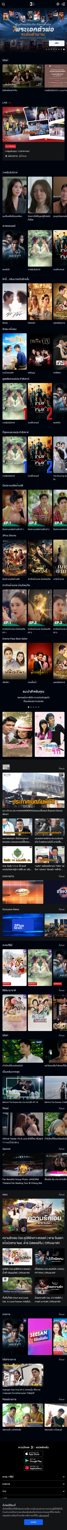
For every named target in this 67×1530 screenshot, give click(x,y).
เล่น (58, 43)
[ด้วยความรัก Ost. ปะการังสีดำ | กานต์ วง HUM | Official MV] (50, 1285)
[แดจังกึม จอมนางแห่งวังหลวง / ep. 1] (40, 1012)
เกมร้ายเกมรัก (8, 372)
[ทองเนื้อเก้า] (40, 661)
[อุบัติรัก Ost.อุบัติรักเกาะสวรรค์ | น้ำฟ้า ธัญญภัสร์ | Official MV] (17, 1256)
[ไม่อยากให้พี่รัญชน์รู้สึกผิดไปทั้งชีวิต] (40, 195)
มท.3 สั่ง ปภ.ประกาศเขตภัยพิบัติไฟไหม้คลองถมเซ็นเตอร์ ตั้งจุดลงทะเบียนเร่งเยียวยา (32, 812)
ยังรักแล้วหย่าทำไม (9, 90)
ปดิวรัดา (5, 682)
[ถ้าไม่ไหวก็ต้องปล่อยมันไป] (22, 1051)
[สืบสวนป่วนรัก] (50, 734)
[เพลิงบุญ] (40, 351)
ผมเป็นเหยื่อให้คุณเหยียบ (12, 216)
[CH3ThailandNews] (22, 925)
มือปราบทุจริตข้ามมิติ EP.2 (39, 529)
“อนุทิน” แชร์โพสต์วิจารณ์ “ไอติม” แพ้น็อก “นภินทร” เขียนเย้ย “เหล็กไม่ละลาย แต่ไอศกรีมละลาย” (49, 867)
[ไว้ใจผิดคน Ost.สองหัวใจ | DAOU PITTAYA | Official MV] (50, 1256)
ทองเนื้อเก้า (32, 682)
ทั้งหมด (62, 768)
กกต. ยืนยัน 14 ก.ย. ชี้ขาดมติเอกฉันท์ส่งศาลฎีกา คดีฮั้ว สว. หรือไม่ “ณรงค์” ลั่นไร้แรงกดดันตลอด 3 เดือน (17, 867)
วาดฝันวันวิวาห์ (34, 269)
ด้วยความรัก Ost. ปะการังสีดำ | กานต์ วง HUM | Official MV (48, 1299)
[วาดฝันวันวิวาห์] (40, 248)
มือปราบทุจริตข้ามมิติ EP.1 (13, 529)
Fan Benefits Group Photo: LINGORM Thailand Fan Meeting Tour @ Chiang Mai (22, 1181)
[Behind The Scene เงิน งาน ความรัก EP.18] (22, 1087)
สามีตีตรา (57, 372)
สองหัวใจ (6, 269)
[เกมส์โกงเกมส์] (40, 401)
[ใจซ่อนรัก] (40, 301)
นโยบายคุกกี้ (44, 1515)
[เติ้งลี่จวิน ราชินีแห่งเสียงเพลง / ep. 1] (14, 1012)
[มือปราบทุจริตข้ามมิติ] (14, 558)
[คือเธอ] (14, 301)
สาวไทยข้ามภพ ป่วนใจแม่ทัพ (39, 579)
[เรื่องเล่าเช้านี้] (22, 892)
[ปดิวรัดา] (14, 661)
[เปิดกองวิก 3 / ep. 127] (14, 1336)
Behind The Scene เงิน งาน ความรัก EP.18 (20, 1102)
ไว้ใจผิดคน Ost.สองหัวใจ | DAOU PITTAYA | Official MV (49, 1271)
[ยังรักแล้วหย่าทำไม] (22, 76)
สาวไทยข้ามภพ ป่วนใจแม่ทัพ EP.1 (13, 631)
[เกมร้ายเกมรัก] (14, 351)
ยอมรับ (33, 1522)
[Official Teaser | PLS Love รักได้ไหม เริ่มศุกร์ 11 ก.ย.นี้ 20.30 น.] (22, 1124)
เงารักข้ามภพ (58, 579)
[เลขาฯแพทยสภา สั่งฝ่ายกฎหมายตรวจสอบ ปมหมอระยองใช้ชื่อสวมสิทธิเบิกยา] (17, 826)
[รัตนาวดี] (17, 734)
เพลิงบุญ (31, 372)
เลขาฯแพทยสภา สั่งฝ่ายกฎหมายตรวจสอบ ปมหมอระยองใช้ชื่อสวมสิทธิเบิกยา (15, 840)
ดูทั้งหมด (23, 156)
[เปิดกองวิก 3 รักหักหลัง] (22, 1415)
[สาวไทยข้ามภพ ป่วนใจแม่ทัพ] (40, 558)
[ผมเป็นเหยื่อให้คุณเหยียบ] (14, 195)
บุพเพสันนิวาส (59, 323)
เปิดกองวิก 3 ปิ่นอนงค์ (53, 1429)
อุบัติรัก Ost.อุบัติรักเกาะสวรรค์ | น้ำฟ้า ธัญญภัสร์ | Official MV (16, 1271)
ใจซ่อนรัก (31, 323)
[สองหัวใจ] (14, 248)
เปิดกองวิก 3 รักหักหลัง (11, 1429)
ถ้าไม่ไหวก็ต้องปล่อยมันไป (12, 1065)
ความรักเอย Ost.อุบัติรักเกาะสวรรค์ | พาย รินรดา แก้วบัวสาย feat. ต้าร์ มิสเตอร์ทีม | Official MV (32, 1241)
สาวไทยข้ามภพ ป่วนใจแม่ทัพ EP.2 (39, 631)
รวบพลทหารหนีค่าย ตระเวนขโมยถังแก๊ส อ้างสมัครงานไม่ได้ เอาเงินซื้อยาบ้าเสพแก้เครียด (49, 840)
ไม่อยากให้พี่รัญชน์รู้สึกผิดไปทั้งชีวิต (39, 218)
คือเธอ (5, 323)
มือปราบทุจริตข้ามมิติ (10, 579)
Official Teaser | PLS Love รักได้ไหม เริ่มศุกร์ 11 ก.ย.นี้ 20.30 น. (22, 1140)
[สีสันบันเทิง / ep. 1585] (40, 1336)
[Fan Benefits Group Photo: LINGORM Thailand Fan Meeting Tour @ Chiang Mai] (22, 1164)
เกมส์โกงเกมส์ (58, 269)
